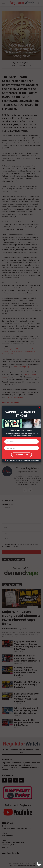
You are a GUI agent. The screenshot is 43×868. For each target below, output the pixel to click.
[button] (39, 864)
